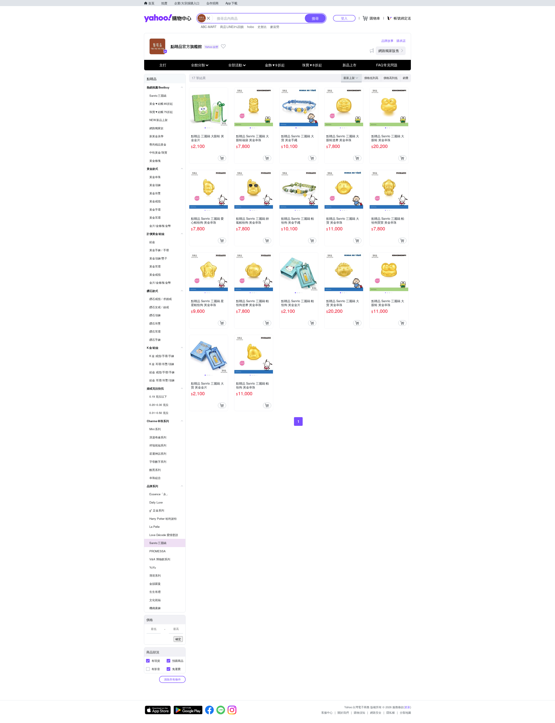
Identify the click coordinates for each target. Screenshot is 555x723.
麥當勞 (274, 26)
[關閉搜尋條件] (208, 18)
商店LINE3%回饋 (232, 26)
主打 (162, 64)
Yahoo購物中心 (167, 18)
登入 (344, 18)
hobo (250, 26)
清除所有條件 (172, 679)
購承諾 (401, 40)
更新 (407, 707)
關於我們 (343, 712)
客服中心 (327, 712)
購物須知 (359, 712)
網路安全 (375, 712)
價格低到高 (371, 78)
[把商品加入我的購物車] (222, 158)
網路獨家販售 (388, 50)
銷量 (405, 78)
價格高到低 (391, 78)
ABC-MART (209, 26)
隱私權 (390, 712)
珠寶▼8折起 (312, 64)
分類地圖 (405, 712)
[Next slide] (225, 107)
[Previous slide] (192, 107)
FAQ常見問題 (386, 64)
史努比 (262, 26)
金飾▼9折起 (275, 64)
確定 (178, 639)
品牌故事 (387, 40)
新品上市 (349, 64)
